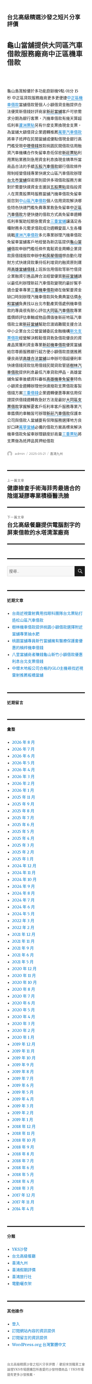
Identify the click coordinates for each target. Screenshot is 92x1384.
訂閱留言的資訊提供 (29, 1337)
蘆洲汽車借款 (27, 235)
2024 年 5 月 (23, 913)
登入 (16, 1324)
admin (20, 454)
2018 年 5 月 (23, 1174)
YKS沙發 (19, 1249)
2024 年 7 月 (23, 900)
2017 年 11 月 (23, 1201)
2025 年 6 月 (23, 824)
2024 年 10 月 (24, 879)
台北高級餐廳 (24, 1256)
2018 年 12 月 (24, 1126)
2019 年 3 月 (23, 1105)
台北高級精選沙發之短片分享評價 (31, 1364)
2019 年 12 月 (23, 1044)
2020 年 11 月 (24, 975)
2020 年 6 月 (23, 1003)
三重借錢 (31, 392)
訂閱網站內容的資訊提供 (33, 1330)
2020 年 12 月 (24, 968)
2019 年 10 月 (24, 1057)
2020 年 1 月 (23, 1037)
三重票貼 (70, 434)
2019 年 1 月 (22, 1119)
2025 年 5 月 (23, 831)
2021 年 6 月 (23, 954)
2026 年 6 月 (23, 756)
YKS (74, 1369)
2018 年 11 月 (23, 1133)
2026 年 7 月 (23, 749)
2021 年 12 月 (23, 934)
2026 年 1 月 (23, 790)
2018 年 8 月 (23, 1153)
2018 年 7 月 (23, 1160)
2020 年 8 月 (23, 989)
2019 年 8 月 (23, 1071)
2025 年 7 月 (23, 817)
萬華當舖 (27, 427)
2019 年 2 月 (23, 1112)
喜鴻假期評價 (24, 1269)
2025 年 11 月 (23, 797)
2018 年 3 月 (23, 1188)
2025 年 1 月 (23, 858)
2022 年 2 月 (23, 927)
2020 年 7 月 (23, 996)
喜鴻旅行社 (22, 1276)
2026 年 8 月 (23, 742)
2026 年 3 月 (23, 776)
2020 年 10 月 (24, 982)
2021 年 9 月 (23, 948)
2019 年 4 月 (23, 1099)
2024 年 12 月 (24, 865)
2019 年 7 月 (23, 1078)
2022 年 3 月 (23, 920)
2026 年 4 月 (23, 769)
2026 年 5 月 (23, 762)
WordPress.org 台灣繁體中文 (39, 1344)
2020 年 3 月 (23, 1023)
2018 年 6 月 (23, 1167)
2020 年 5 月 (23, 1009)
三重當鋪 (58, 221)
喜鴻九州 (56, 454)
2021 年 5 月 (23, 961)
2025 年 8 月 (23, 810)
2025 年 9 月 (23, 804)
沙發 (52, 1369)
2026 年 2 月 (23, 783)
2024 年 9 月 (23, 886)
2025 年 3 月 (23, 845)
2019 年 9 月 (23, 1064)
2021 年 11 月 (23, 941)
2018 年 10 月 (24, 1140)
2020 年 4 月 (23, 1016)
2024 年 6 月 (23, 906)
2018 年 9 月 (23, 1147)
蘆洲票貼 (27, 125)
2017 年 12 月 (23, 1195)
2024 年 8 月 (23, 893)
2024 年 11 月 (24, 872)
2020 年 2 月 (23, 1030)
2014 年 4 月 (23, 1208)
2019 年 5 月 (23, 1092)
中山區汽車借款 (32, 200)
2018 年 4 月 (23, 1181)
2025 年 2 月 (23, 852)
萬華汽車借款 (70, 132)
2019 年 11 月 (23, 1051)
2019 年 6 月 (23, 1085)
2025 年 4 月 (23, 838)
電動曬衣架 (22, 1283)
